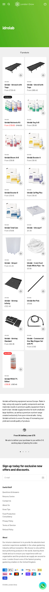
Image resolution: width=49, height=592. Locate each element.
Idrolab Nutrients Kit (12, 122)
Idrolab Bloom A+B (12, 157)
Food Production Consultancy (9, 515)
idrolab (7, 81)
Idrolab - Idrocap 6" (34, 228)
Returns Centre (9, 496)
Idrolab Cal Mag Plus (34, 193)
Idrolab (7, 119)
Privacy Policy (8, 521)
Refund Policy (8, 529)
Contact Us (7, 501)
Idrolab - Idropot (11, 263)
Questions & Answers (11, 492)
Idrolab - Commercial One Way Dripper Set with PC (35, 341)
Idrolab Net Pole (33, 301)
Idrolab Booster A (34, 157)
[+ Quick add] (20, 75)
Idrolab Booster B (11, 193)
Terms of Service (9, 525)
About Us (6, 505)
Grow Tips (6, 509)
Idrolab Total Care (11, 228)
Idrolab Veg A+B (33, 122)
